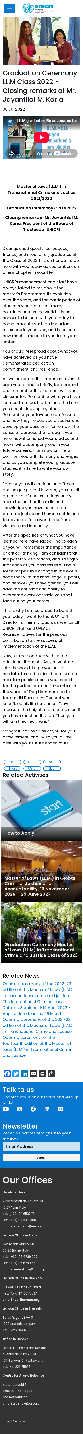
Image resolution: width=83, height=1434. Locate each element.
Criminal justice (34, 768)
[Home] (37, 8)
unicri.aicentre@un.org (21, 1403)
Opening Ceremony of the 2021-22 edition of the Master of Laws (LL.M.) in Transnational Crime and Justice (38, 1025)
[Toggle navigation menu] (9, 8)
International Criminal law (54, 762)
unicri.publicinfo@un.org (23, 1226)
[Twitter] (19, 1109)
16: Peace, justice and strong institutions (54, 768)
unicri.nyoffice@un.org (21, 1300)
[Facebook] (33, 1109)
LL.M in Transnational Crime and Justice (34, 762)
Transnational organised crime (14, 768)
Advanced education (14, 762)
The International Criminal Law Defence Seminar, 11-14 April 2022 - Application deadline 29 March (37, 1007)
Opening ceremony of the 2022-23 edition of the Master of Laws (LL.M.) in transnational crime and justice (38, 989)
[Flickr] (60, 1109)
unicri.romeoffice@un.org (23, 1269)
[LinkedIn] (47, 1109)
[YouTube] (6, 1109)
